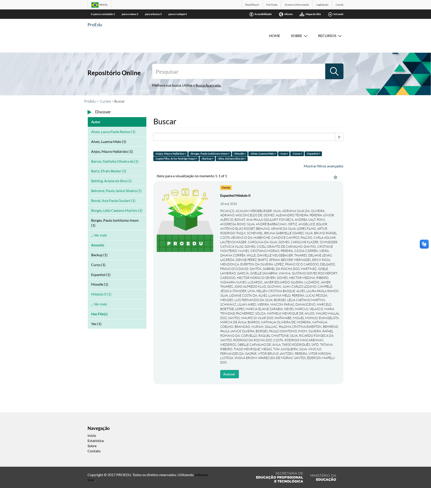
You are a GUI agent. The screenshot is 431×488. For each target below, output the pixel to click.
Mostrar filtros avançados (323, 166)
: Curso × (297, 153)
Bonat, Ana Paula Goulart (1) (113, 200)
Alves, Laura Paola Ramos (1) (113, 131)
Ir (339, 137)
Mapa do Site (313, 14)
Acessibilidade (263, 14)
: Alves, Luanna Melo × (263, 153)
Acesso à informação (297, 4)
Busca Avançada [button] (208, 85)
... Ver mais (99, 235)
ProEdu (95, 24)
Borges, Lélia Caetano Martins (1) (116, 210)
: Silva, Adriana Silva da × (231, 158)
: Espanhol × (313, 153)
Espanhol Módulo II (235, 195)
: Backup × (207, 158)
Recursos (327, 35)
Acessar (229, 374)
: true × (284, 153)
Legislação (322, 4)
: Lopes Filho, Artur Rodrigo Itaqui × (176, 158)
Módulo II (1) (101, 294)
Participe (271, 4)
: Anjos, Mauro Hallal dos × (170, 153)
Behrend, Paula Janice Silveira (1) (116, 190)
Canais (339, 4)
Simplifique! (252, 4)
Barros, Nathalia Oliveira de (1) (115, 161)
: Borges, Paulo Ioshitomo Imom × (210, 153)
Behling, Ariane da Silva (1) (111, 181)
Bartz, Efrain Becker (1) (108, 171)
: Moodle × (239, 153)
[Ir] (334, 71)
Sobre (296, 35)
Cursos (105, 101)
